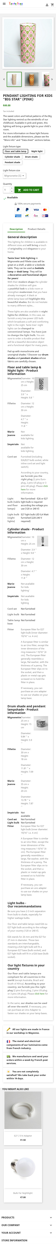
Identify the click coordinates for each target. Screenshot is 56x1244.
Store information (14, 1240)
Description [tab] (16, 228)
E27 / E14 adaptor (23, 1135)
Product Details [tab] (36, 228)
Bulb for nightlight (23, 1193)
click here (39, 993)
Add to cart (28, 190)
